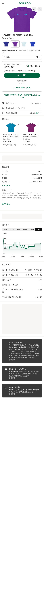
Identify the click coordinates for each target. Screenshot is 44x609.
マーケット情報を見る (22, 87)
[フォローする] (17, 124)
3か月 (12, 229)
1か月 (5, 229)
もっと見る (6, 186)
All (39, 229)
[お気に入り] (34, 9)
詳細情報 (24, 360)
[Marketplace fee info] (35, 71)
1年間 (32, 229)
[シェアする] (39, 9)
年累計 (25, 229)
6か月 (18, 229)
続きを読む (6, 204)
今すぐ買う (22, 75)
